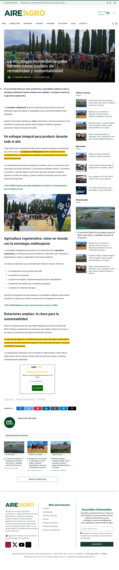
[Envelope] (28, 545)
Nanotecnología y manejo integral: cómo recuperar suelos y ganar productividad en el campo (61, 463)
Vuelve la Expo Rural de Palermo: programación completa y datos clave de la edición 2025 (101, 166)
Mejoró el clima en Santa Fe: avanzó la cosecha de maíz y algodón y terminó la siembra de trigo (101, 155)
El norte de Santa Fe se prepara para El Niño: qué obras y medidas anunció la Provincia (14, 462)
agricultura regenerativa (25, 399)
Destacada (41, 399)
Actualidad (62, 23)
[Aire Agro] (24, 13)
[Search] (115, 2)
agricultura (9, 399)
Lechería (39, 23)
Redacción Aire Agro (23, 77)
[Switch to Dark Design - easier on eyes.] (113, 23)
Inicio (4, 23)
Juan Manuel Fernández (58, 470)
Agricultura (15, 23)
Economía (50, 23)
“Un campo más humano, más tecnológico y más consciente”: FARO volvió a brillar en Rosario (100, 189)
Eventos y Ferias (35, 454)
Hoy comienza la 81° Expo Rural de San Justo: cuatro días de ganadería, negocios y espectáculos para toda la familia (101, 177)
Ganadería (27, 23)
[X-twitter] (15, 545)
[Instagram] (8, 545)
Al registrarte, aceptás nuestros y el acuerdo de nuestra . (96, 535)
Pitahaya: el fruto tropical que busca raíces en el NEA (36, 305)
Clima (73, 23)
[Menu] (116, 23)
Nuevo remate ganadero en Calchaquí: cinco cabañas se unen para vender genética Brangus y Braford (102, 136)
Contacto (83, 23)
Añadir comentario (37, 479)
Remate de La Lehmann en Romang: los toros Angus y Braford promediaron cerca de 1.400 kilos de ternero (44, 3)
